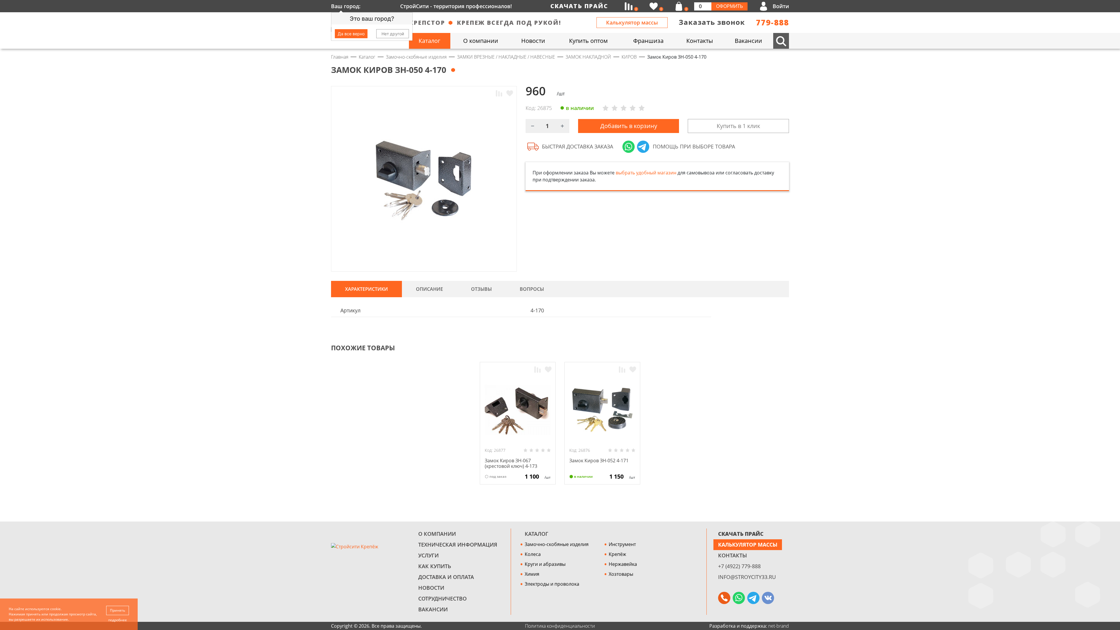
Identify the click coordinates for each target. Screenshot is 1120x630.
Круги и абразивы (545, 564)
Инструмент (622, 544)
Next (786, 348)
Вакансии (433, 609)
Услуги (428, 555)
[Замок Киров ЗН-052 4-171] (602, 410)
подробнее (117, 619)
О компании (437, 533)
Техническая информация (457, 544)
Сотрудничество (442, 598)
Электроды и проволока (552, 584)
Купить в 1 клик (738, 126)
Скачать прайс (579, 6)
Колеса (533, 554)
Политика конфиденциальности (560, 626)
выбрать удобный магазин (646, 172)
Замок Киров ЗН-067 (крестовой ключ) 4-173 (511, 463)
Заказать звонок (712, 22)
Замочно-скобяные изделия (557, 544)
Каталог (536, 533)
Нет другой (393, 33)
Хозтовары (621, 574)
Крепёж (617, 554)
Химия (532, 574)
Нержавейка (623, 564)
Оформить (729, 6)
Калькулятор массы (632, 22)
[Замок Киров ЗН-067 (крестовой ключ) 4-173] (518, 410)
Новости (431, 587)
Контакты (732, 555)
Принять (117, 610)
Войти (781, 6)
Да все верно (351, 33)
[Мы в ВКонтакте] (768, 598)
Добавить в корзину (628, 126)
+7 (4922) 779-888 (739, 566)
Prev (774, 348)
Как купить (434, 566)
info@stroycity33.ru (747, 576)
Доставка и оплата (446, 576)
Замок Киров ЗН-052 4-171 (599, 460)
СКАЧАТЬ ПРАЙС (741, 533)
